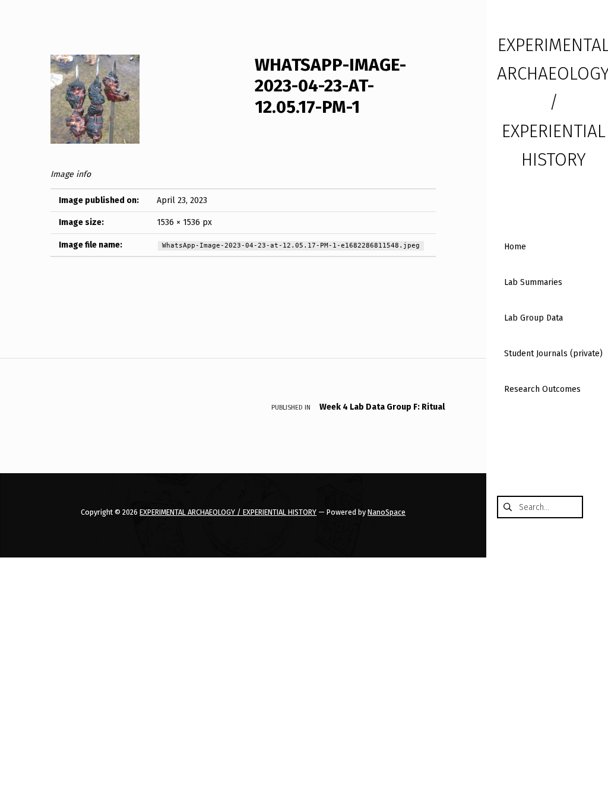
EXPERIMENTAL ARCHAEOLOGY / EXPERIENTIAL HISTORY (228, 512)
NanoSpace (387, 512)
